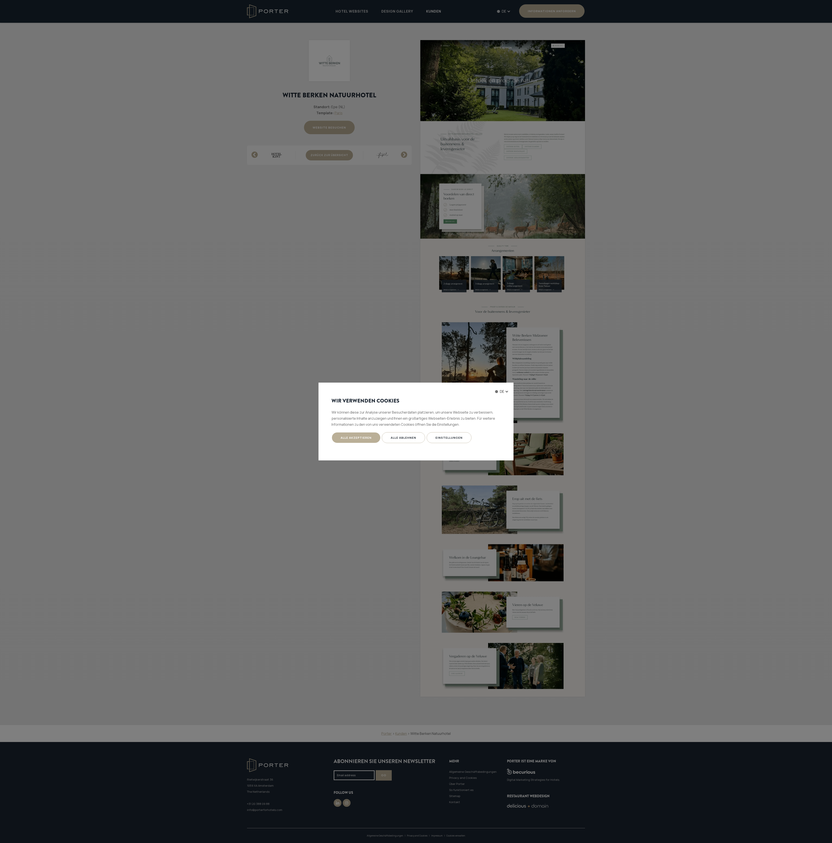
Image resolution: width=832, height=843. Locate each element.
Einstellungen (449, 438)
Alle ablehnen (403, 438)
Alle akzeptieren (356, 438)
